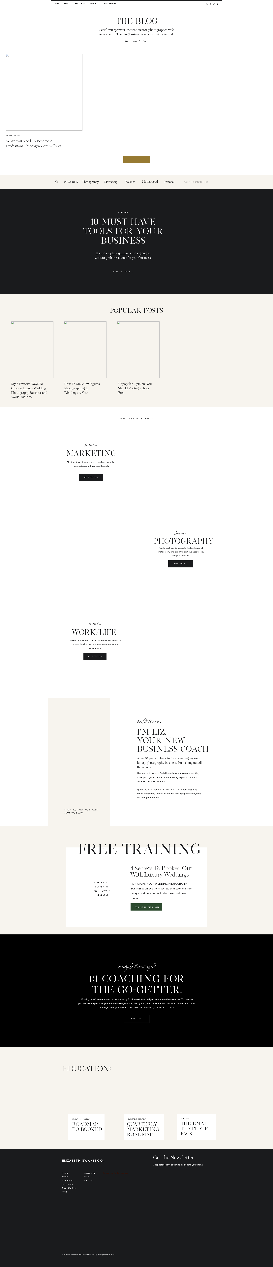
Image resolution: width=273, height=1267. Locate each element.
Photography (13, 136)
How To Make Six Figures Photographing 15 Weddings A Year (82, 388)
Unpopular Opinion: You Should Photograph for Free (135, 388)
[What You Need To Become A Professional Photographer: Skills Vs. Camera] (44, 92)
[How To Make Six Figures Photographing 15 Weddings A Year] (85, 349)
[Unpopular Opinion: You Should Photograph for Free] (138, 349)
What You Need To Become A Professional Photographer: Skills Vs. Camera (34, 146)
